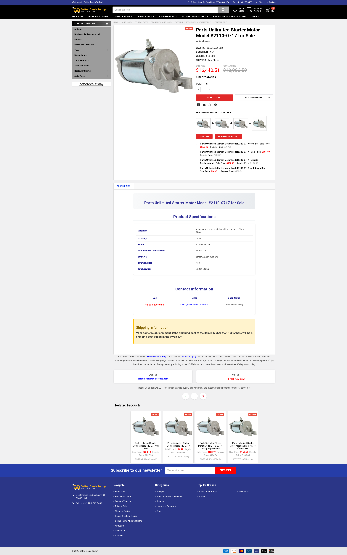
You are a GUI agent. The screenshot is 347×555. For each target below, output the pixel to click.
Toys (76, 50)
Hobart (201, 496)
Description (124, 186)
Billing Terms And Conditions (230, 16)
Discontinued (80, 55)
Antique (78, 29)
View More (244, 491)
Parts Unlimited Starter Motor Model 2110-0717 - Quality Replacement (210, 446)
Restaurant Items (98, 16)
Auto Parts (79, 76)
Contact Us (120, 530)
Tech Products (81, 60)
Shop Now (77, 16)
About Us (119, 526)
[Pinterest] (215, 104)
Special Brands (81, 65)
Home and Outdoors (84, 45)
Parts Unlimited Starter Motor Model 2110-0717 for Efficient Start (243, 446)
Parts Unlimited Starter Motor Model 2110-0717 (178, 444)
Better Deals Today (207, 491)
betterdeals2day (91, 84)
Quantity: (202, 84)
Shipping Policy (168, 16)
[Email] (204, 104)
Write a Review (203, 41)
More (254, 16)
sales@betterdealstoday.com (194, 304)
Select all (204, 136)
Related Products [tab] (128, 405)
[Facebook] (198, 104)
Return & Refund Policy (195, 16)
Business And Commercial (87, 34)
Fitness (77, 39)
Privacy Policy (145, 16)
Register (272, 2)
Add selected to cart (228, 136)
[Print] (209, 104)
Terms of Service (123, 16)
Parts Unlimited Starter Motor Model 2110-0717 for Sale (145, 446)
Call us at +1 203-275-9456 (89, 503)
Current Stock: (206, 77)
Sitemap (119, 535)
